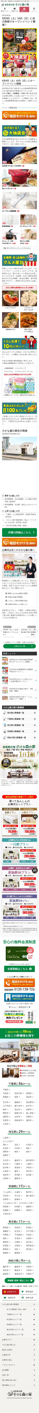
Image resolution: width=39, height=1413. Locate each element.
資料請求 (11, 1298)
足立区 (17, 1231)
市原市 (6, 1120)
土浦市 (17, 1192)
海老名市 (18, 1274)
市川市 (6, 1102)
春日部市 (30, 1160)
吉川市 (6, 1164)
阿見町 (6, 1207)
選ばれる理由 (7, 1350)
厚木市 (6, 1270)
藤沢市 (6, 1267)
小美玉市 (6, 1214)
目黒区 (6, 1246)
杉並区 (29, 1228)
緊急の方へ (24, 11)
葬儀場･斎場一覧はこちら (18, 1280)
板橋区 (6, 1253)
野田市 (6, 1113)
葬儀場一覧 (14, 11)
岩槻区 (5, 1155)
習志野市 (30, 1102)
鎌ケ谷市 (18, 1106)
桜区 (28, 1148)
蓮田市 (17, 1178)
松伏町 (29, 1175)
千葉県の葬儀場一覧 (15, 719)
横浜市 (17, 1270)
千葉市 (6, 1090)
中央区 (6, 1093)
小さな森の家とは (8, 1345)
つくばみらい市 (9, 1203)
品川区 (29, 1242)
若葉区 (6, 1097)
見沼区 (5, 1148)
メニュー (34, 11)
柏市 (5, 1109)
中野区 (6, 1235)
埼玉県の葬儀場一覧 (15, 725)
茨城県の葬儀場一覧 (15, 731)
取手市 (29, 1192)
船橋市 (17, 1102)
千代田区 (18, 1235)
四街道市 (18, 1120)
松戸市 (29, 1106)
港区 (5, 1238)
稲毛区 (29, 1093)
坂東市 (17, 1199)
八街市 (6, 1124)
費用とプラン (5, 11)
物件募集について (8, 1385)
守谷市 (6, 1196)
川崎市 (29, 1267)
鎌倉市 (17, 1267)
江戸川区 (30, 1231)
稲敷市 (29, 1207)
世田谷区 (30, 1246)
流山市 (17, 1109)
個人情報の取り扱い (9, 1380)
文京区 (17, 1238)
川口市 (6, 1160)
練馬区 (17, 1253)
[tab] (18, 75)
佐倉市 (29, 1109)
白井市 (17, 1117)
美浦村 (6, 1210)
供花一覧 (5, 1375)
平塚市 (29, 1274)
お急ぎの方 (11, 1292)
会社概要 (5, 1370)
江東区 (17, 1242)
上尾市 (6, 1138)
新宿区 (6, 1228)
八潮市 (29, 1164)
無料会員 (29, 1298)
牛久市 (17, 1196)
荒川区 (29, 1249)
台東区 (29, 1238)
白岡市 (6, 1178)
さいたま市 (7, 1141)
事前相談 (29, 1292)
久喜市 (6, 1171)
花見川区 (18, 1093)
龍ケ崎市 (30, 1196)
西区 (4, 1145)
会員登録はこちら (17, 968)
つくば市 (6, 1192)
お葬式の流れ (7, 1360)
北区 (16, 1145)
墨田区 (6, 1242)
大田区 (17, 1246)
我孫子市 (18, 1113)
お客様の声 (6, 1355)
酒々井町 (30, 1113)
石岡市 (6, 1199)
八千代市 (6, 1106)
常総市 (29, 1210)
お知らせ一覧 (19, 646)
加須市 (6, 1175)
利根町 (17, 1210)
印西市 (29, 1117)
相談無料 (19, 989)
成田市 (6, 1117)
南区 (16, 1152)
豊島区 (6, 1249)
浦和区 (5, 1152)
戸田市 (29, 1168)
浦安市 (29, 1120)
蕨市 (16, 1171)
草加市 (17, 1168)
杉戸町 (6, 1168)
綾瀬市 (6, 1274)
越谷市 (17, 1160)
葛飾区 (6, 1231)
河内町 (17, 1207)
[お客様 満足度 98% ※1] (19, 777)
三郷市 (17, 1164)
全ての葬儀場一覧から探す (17, 1309)
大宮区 (28, 1145)
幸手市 (29, 1171)
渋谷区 (17, 1228)
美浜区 (29, 1097)
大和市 (29, 1270)
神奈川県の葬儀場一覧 (16, 738)
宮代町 (17, 1175)
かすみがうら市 (26, 1203)
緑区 (16, 1097)
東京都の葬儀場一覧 (15, 713)
